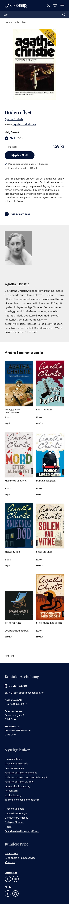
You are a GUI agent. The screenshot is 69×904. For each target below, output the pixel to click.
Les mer (32, 332)
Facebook (8, 879)
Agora (8, 826)
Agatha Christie (14, 119)
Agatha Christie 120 (24, 124)
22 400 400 (18, 686)
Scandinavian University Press (22, 831)
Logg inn (48, 5)
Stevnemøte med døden (49, 623)
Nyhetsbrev (11, 853)
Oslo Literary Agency (16, 817)
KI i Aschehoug (13, 795)
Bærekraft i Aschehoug (17, 786)
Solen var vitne (44, 552)
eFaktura (10, 862)
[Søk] (64, 14)
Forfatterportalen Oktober (19, 781)
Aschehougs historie (16, 763)
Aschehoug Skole (14, 808)
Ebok (17, 138)
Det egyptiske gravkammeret (12, 411)
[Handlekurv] (55, 5)
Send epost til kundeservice (20, 857)
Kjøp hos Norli (19, 155)
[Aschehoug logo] (16, 5)
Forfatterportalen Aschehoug (21, 772)
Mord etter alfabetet (15, 481)
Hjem (7, 22)
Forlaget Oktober (14, 822)
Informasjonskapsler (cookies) (22, 799)
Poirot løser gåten (46, 481)
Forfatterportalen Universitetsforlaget (26, 777)
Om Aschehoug (13, 759)
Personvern (11, 790)
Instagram (15, 879)
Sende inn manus (14, 768)
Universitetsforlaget (16, 813)
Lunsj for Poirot (44, 409)
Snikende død (12, 552)
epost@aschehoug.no (31, 692)
